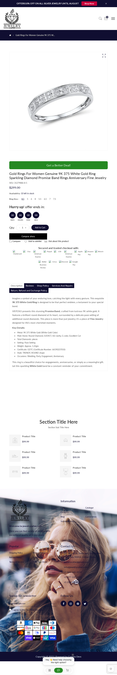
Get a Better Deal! (59, 165)
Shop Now (89, 3)
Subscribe (50, 603)
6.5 (45, 199)
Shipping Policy (16, 553)
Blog (62, 516)
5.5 (40, 199)
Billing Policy (38, 557)
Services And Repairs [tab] (62, 285)
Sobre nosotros (67, 521)
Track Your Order (40, 562)
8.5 (23, 199)
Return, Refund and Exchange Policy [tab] (29, 290)
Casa (63, 507)
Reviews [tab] (30, 285)
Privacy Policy (39, 553)
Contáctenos (90, 516)
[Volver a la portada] (10, 35)
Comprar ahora (28, 236)
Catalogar (89, 507)
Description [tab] (17, 285)
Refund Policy (15, 557)
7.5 (54, 199)
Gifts (87, 512)
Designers (65, 512)
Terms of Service (16, 562)
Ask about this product (58, 241)
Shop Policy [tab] (43, 285)
